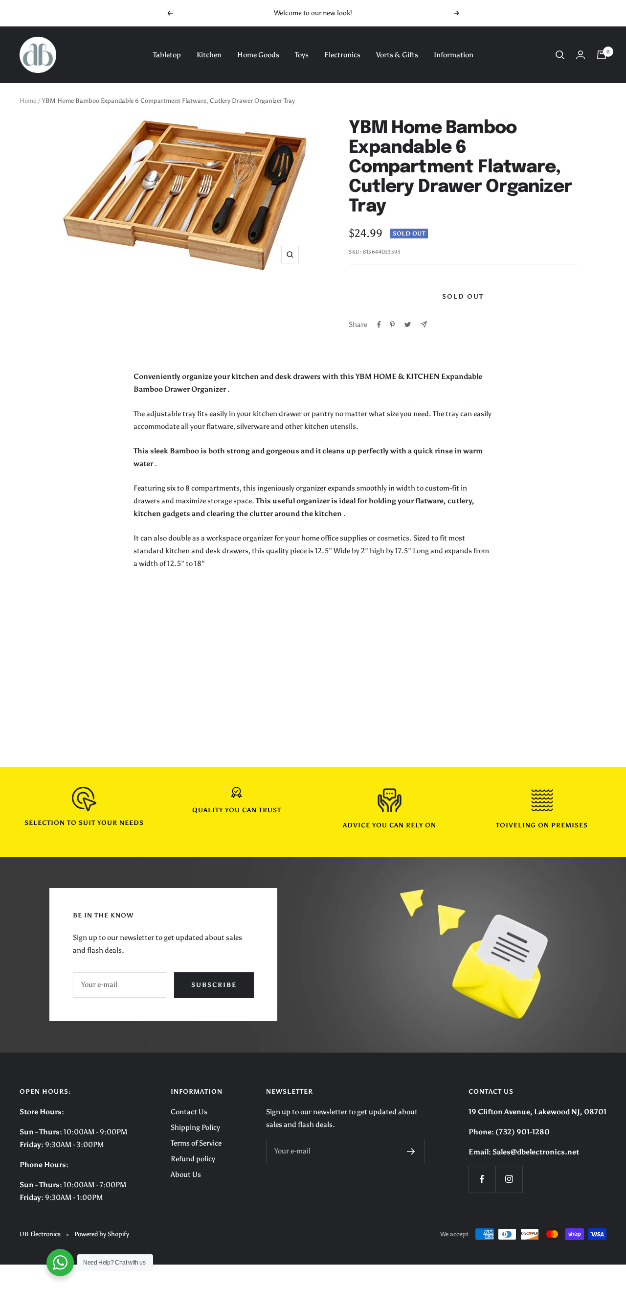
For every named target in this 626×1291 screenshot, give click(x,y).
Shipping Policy (195, 1127)
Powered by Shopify (101, 1234)
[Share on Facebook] (379, 324)
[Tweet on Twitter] (407, 324)
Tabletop (167, 54)
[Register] (411, 1151)
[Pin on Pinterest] (392, 324)
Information (453, 54)
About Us (186, 1174)
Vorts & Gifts (397, 54)
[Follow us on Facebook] (482, 1179)
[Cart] (601, 54)
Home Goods (258, 54)
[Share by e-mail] (424, 324)
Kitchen (209, 54)
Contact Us (189, 1111)
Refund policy (193, 1158)
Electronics (342, 54)
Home (28, 100)
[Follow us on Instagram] (508, 1179)
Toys (302, 54)
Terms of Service (196, 1143)
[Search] (560, 54)
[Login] (580, 54)
